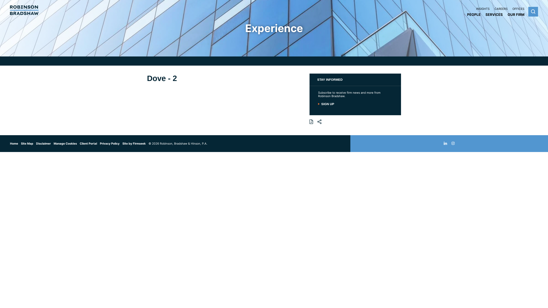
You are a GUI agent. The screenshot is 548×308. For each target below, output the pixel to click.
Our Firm (516, 15)
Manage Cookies (65, 143)
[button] (319, 121)
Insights (483, 9)
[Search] (533, 12)
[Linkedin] (445, 144)
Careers (501, 9)
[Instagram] (453, 144)
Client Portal (88, 143)
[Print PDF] (311, 121)
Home (14, 143)
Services (494, 15)
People (474, 15)
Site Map (27, 143)
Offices (518, 9)
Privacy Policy (110, 143)
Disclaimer (43, 143)
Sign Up (327, 104)
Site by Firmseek (134, 143)
